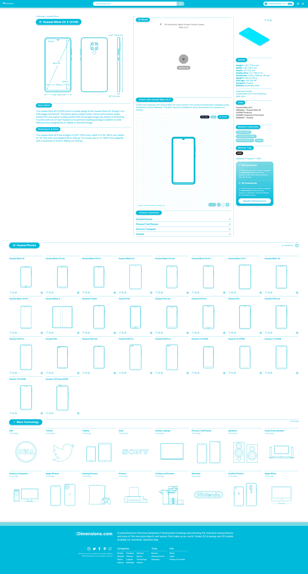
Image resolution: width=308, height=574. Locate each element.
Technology (40, 16)
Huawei (259, 140)
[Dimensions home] (8, 3)
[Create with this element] (270, 20)
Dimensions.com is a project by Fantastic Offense (95, 553)
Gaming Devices (89, 473)
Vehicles (140, 553)
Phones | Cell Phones (246, 136)
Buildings (130, 562)
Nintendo (196, 473)
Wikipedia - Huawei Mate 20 (248, 110)
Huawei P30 (233, 298)
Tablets (85, 430)
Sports (139, 556)
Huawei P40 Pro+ (163, 339)
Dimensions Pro (158, 556)
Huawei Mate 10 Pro (91, 258)
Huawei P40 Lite (89, 339)
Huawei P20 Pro (199, 298)
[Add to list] (268, 20)
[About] (298, 4)
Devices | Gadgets (245, 140)
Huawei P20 (124, 298)
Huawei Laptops (162, 430)
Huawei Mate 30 (272, 258)
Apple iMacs (270, 473)
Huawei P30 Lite (272, 298)
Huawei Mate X (53, 298)
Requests (155, 559)
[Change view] (227, 204)
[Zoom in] (214, 204)
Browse (154, 553)
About (172, 553)
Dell (11, 430)
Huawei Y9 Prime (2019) (57, 379)
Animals (120, 556)
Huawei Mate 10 (16, 258)
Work (239, 153)
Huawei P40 (51, 339)
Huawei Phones (53, 16)
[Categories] (303, 4)
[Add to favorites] (265, 20)
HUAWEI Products (244, 112)
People (120, 553)
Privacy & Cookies (177, 559)
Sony (121, 430)
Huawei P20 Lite (162, 298)
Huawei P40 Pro (126, 339)
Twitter (49, 430)
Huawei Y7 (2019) (273, 339)
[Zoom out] (210, 204)
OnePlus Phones (236, 473)
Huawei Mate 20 (126, 258)
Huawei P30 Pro (16, 339)
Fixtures (129, 556)
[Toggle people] (223, 204)
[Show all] (219, 204)
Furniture (130, 553)
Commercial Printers (164, 473)
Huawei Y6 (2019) (236, 339)
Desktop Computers (18, 473)
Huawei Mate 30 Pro (18, 298)
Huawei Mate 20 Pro (201, 258)
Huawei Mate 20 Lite (165, 258)
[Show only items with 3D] (297, 245)
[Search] (180, 4)
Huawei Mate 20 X (244, 107)
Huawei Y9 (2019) (17, 379)
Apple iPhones (52, 473)
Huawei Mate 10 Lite (55, 258)
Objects (120, 562)
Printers (122, 473)
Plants (120, 559)
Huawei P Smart (89, 298)
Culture (140, 562)
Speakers (232, 430)
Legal (172, 556)
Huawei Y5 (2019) (200, 339)
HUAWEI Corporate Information (250, 115)
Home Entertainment (274, 430)
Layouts (129, 559)
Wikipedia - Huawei (244, 117)
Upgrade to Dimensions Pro (254, 201)
